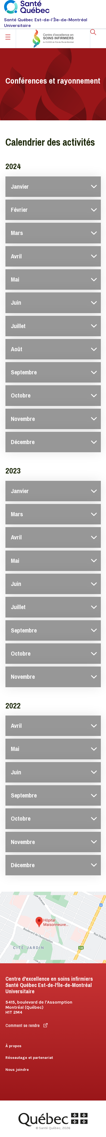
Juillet (18, 326)
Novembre (23, 418)
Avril (16, 256)
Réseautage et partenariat (29, 1057)
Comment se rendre (23, 1025)
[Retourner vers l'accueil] (53, 38)
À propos (13, 1046)
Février (19, 209)
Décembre (23, 442)
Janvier (20, 186)
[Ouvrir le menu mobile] (8, 37)
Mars (17, 233)
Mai (15, 279)
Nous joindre (17, 1069)
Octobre (20, 395)
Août (16, 349)
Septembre (24, 372)
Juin (16, 302)
